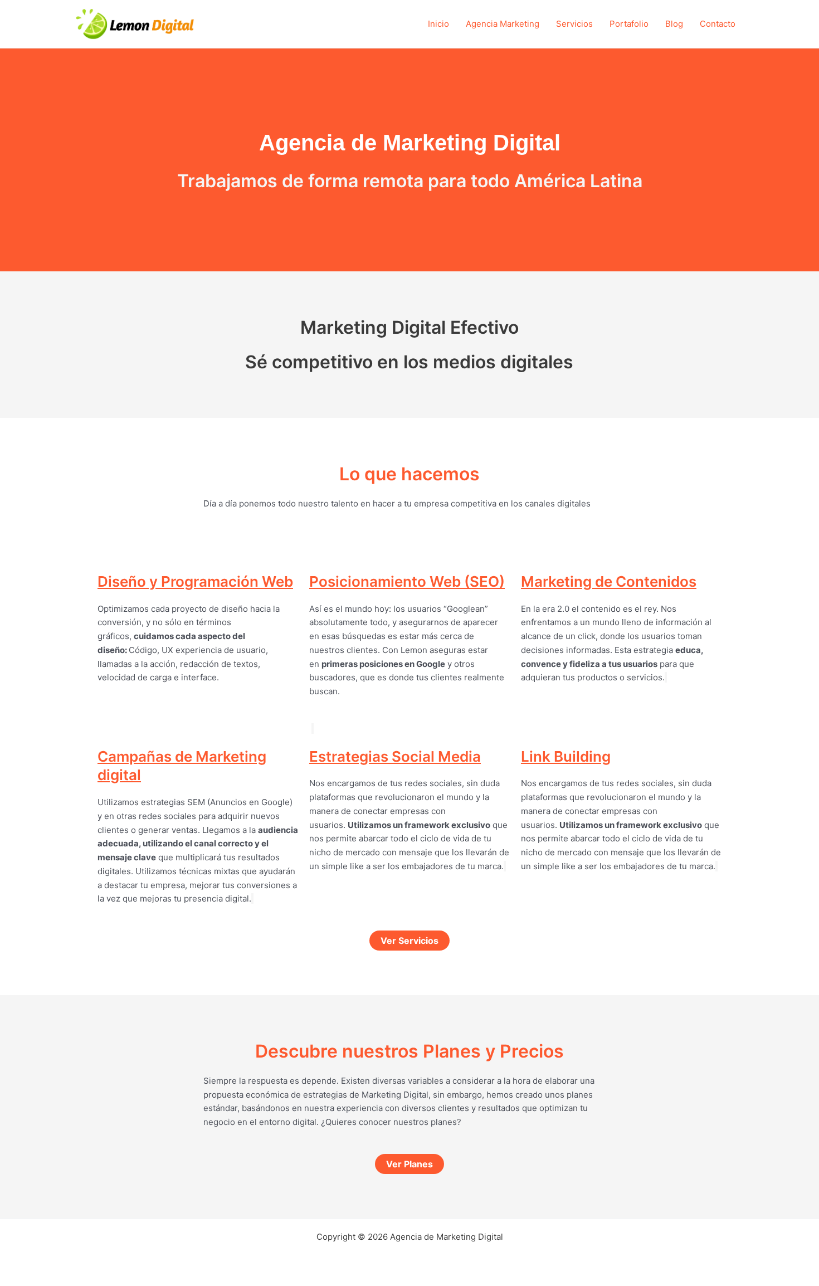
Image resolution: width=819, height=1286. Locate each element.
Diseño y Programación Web (195, 581)
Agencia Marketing (502, 23)
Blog (674, 23)
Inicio (438, 23)
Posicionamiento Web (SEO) (407, 581)
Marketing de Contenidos (608, 581)
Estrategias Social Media (395, 756)
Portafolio (629, 23)
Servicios (574, 23)
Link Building (566, 756)
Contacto (717, 23)
